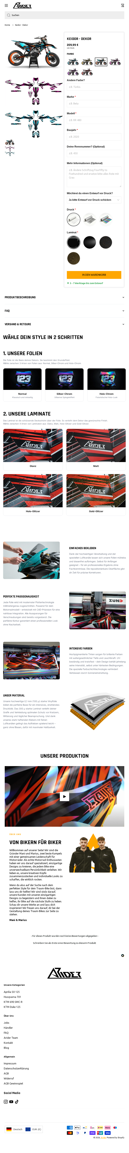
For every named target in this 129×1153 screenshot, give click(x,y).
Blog (6, 1047)
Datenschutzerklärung (16, 1068)
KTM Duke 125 (12, 1007)
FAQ (6, 1032)
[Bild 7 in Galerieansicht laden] (10, 153)
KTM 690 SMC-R (13, 1001)
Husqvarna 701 (12, 996)
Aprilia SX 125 (12, 991)
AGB (6, 1073)
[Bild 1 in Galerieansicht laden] (10, 142)
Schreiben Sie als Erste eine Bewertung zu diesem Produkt (64, 943)
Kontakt (8, 1042)
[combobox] (64, 15)
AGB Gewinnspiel (13, 1083)
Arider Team (11, 1037)
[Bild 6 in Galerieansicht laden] (10, 148)
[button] (122, 5)
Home (7, 25)
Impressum (10, 1063)
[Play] (64, 796)
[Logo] (22, 5)
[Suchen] (7, 15)
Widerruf (9, 1078)
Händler (8, 1027)
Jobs (6, 1022)
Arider (103, 1138)
